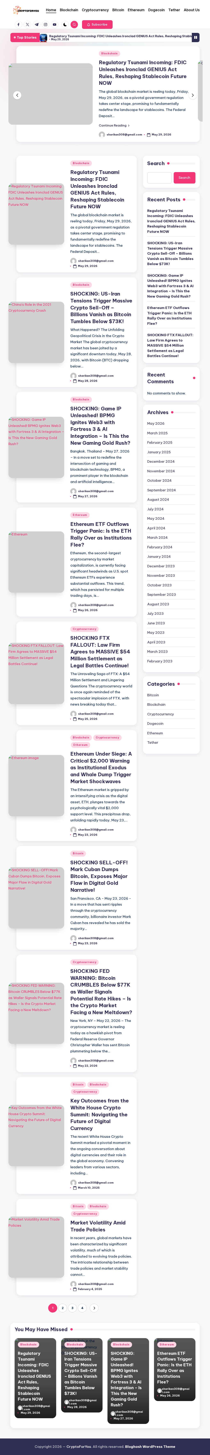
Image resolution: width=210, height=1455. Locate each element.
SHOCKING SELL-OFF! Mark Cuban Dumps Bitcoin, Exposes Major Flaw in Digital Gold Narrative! (99, 876)
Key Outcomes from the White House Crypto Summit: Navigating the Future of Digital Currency (99, 1114)
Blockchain (109, 53)
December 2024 (161, 461)
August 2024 (158, 499)
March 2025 (157, 433)
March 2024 (157, 537)
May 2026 (155, 423)
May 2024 (155, 518)
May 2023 (155, 632)
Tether (152, 742)
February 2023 (159, 661)
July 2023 (155, 613)
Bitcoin (78, 853)
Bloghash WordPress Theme (150, 1446)
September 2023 (161, 594)
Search (156, 163)
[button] (97, 24)
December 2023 (161, 566)
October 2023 (159, 585)
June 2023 (156, 623)
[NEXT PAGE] (94, 1308)
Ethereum (80, 514)
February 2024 (159, 547)
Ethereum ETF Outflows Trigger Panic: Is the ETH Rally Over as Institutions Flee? (169, 316)
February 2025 (159, 442)
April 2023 (156, 642)
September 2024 (161, 490)
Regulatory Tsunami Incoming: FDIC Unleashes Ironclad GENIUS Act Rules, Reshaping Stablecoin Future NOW (171, 221)
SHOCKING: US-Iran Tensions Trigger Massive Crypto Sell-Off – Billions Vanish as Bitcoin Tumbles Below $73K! (101, 307)
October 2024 (159, 480)
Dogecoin (155, 723)
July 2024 (155, 509)
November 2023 (161, 575)
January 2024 (159, 556)
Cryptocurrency (84, 629)
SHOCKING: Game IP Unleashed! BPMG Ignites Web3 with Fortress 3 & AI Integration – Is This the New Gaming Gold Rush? (170, 286)
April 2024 (156, 528)
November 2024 (161, 471)
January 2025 (159, 452)
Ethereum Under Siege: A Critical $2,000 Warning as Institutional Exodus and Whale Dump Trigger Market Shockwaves (101, 767)
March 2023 (157, 651)
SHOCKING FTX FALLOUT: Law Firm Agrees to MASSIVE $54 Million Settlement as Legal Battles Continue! (100, 651)
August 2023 (158, 604)
